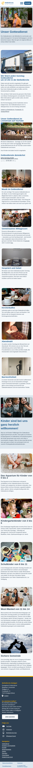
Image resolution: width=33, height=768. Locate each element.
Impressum (20, 763)
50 (8, 160)
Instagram (9, 729)
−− (3, 160)
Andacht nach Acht (7, 757)
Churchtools (5, 755)
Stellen (4, 751)
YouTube (18, 143)
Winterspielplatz (6, 749)
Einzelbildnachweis (6, 766)
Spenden (4, 753)
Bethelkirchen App (11, 733)
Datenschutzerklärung (7, 763)
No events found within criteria (9, 158)
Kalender (27, 241)
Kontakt (4, 747)
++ (13, 160)
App (12, 243)
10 (6, 160)
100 (10, 160)
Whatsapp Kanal (11, 736)
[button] (21, 3)
